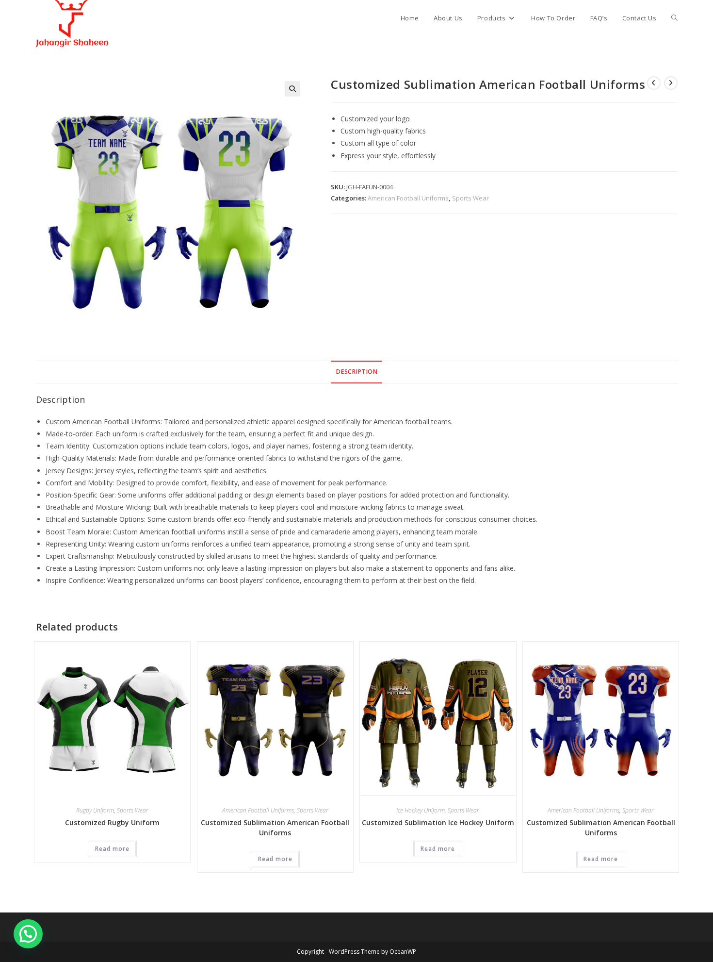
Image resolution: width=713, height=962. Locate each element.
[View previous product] (654, 83)
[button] (292, 89)
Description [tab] (356, 371)
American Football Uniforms (408, 198)
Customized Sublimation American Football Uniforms (275, 827)
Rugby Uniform (95, 810)
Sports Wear (470, 198)
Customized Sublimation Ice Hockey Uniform (438, 822)
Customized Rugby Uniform (112, 822)
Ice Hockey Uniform (420, 810)
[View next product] (671, 83)
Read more (112, 849)
